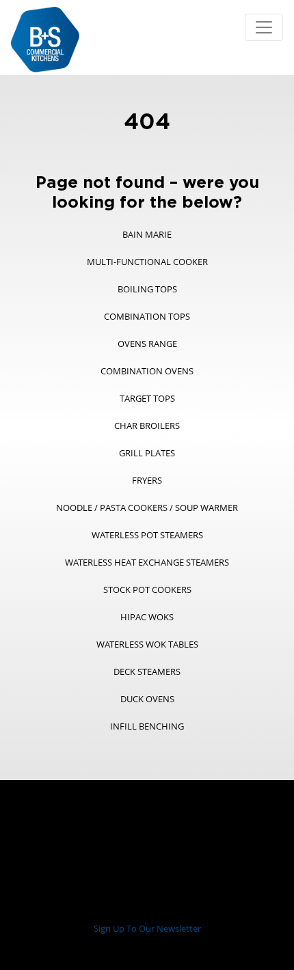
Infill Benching (147, 726)
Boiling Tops (147, 289)
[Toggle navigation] (264, 27)
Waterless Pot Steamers (147, 535)
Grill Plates (147, 453)
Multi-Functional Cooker (147, 261)
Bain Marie (147, 234)
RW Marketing (186, 947)
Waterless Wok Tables (147, 644)
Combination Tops (147, 316)
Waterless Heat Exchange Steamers (147, 562)
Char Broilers (147, 425)
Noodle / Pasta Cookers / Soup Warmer (147, 507)
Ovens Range (147, 343)
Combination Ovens (147, 371)
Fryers (147, 480)
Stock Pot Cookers (147, 589)
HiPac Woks (147, 617)
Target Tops (147, 398)
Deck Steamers (147, 671)
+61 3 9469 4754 (77, 908)
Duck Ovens (147, 699)
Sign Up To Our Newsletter (147, 928)
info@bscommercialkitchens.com (189, 908)
